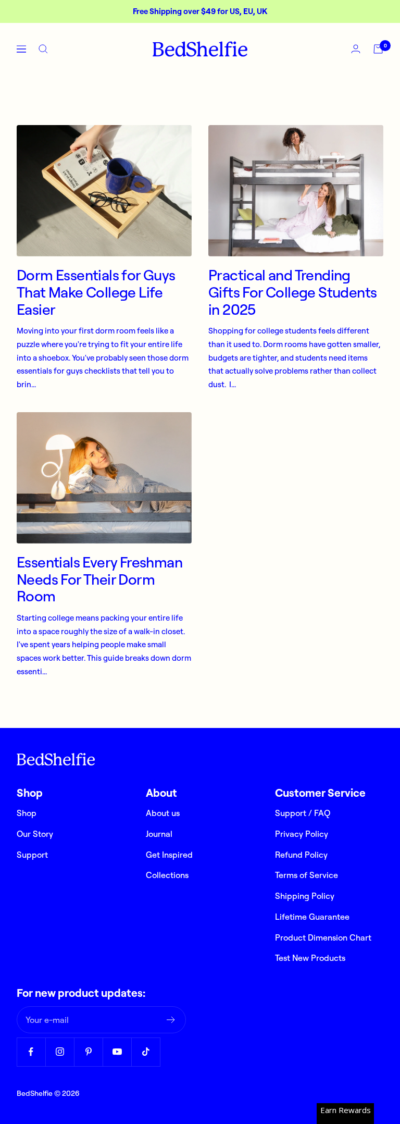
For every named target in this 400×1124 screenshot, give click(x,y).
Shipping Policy (304, 896)
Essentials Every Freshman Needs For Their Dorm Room (99, 579)
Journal (159, 834)
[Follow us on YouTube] (117, 1051)
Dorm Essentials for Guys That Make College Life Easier (96, 292)
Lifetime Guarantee (312, 916)
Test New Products (310, 958)
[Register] (171, 1019)
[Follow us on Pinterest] (88, 1051)
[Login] (355, 48)
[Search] (43, 49)
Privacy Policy (301, 834)
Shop (26, 813)
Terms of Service (306, 875)
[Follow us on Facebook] (31, 1051)
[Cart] (378, 49)
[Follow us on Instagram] (59, 1051)
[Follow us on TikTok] (145, 1051)
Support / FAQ (302, 813)
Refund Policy (301, 854)
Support (32, 854)
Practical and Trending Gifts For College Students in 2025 (292, 292)
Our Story (35, 834)
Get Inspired (169, 854)
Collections (167, 875)
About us (163, 813)
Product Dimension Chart (323, 937)
